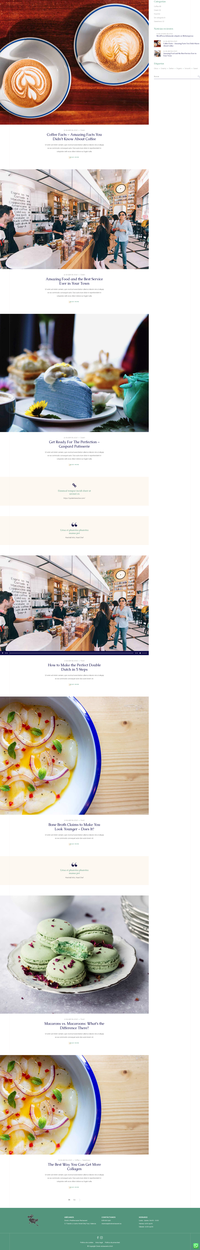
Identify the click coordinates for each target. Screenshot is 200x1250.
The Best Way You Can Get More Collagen (74, 1166)
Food (82, 660)
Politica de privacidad (112, 1242)
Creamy (163, 68)
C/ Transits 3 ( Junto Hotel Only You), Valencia (80, 1223)
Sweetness (86, 1160)
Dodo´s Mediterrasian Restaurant (75, 1220)
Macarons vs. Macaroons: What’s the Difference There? (74, 1025)
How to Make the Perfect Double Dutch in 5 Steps (74, 667)
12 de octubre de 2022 (164, 33)
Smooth (188, 68)
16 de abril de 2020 (65, 1160)
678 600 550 (106, 1220)
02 (74, 1199)
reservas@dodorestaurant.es (111, 1223)
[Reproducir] (3, 653)
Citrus (156, 68)
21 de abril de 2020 (71, 660)
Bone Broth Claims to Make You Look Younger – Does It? (74, 826)
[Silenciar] (140, 653)
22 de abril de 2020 (71, 130)
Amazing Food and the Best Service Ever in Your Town (74, 281)
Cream (82, 130)
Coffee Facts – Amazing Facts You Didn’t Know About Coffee (74, 136)
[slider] (145, 653)
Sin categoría (158, 17)
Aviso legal (99, 1242)
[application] (74, 653)
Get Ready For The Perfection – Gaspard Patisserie (74, 444)
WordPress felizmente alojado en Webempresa (174, 36)
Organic (179, 68)
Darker (171, 68)
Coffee (77, 1160)
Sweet (195, 68)
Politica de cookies (86, 1242)
